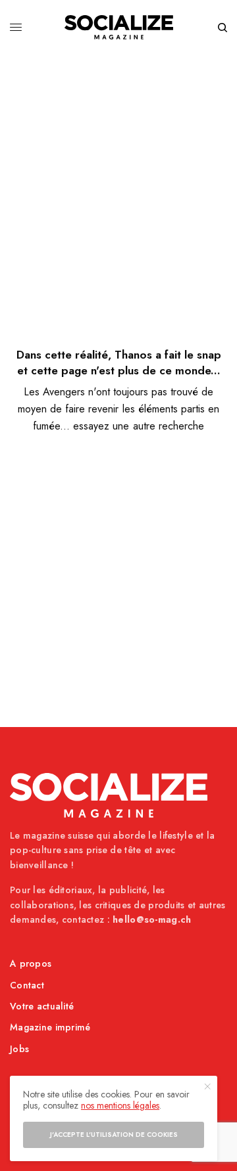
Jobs (19, 1048)
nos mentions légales (120, 1105)
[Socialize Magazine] (119, 27)
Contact (27, 985)
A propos (30, 963)
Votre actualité (42, 1006)
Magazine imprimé (50, 1027)
